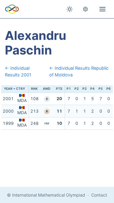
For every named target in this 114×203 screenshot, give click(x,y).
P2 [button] (76, 89)
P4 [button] (92, 89)
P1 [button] (69, 89)
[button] (22, 89)
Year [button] (8, 89)
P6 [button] (108, 89)
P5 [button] (100, 89)
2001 (8, 98)
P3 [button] (84, 89)
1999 (8, 123)
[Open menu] (102, 9)
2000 (8, 111)
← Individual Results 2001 (18, 71)
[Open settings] (85, 9)
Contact (99, 195)
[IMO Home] (12, 9)
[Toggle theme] (69, 9)
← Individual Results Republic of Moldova (79, 71)
